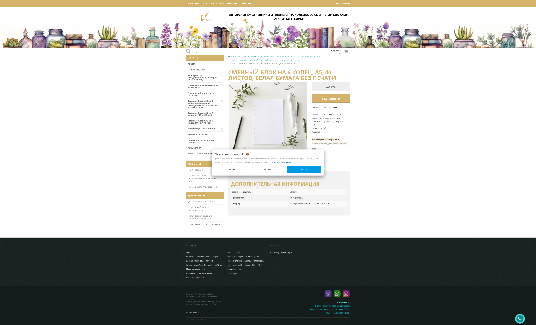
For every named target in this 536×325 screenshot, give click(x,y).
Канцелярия (194, 147)
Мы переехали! (195, 169)
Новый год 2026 (196, 69)
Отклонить (232, 169)
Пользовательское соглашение (204, 224)
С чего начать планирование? (203, 186)
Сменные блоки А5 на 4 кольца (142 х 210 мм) (200, 113)
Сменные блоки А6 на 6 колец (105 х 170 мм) (200, 121)
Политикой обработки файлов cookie (279, 162)
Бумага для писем (198, 134)
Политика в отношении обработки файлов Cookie (201, 217)
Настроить (268, 169)
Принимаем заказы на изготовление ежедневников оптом (203, 178)
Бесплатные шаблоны (200, 153)
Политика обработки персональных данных (199, 208)
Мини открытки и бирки (201, 128)
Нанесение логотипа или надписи (201, 141)
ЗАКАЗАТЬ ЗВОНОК (521, 319)
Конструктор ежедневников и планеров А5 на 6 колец (202, 77)
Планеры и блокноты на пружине (201, 94)
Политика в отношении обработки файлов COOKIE (330, 309)
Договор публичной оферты (202, 201)
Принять (304, 169)
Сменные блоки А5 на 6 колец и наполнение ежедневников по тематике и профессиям (203, 104)
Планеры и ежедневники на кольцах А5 (203, 86)
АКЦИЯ (191, 63)
